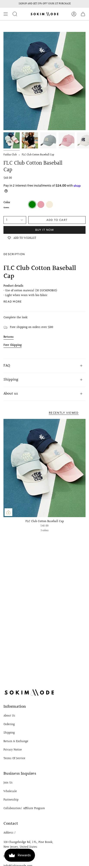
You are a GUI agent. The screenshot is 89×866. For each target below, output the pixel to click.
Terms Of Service (14, 758)
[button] (14, 14)
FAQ (6, 365)
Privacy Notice (12, 749)
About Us (9, 715)
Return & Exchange (15, 741)
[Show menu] (5, 14)
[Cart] (82, 14)
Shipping (10, 379)
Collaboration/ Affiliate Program (24, 808)
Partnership (10, 799)
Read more (12, 301)
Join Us (8, 782)
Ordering (9, 724)
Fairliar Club (10, 155)
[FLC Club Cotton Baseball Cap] (44, 468)
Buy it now (44, 229)
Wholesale (10, 791)
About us (10, 393)
